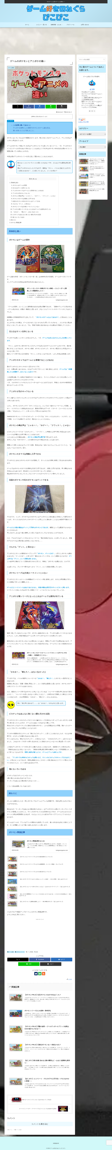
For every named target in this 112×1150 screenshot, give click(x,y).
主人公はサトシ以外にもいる (21, 188)
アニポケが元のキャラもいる (21, 193)
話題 (37, 951)
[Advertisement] (56, 41)
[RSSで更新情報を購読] (43, 973)
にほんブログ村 (83, 122)
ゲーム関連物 (30, 951)
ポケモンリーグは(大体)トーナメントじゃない (26, 206)
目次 (30, 179)
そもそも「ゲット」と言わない (22, 204)
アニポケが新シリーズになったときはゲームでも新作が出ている (32, 209)
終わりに (13, 220)
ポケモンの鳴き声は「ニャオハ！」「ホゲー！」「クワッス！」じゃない (34, 196)
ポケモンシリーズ (20, 951)
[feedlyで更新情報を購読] (39, 973)
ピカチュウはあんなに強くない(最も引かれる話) (27, 214)
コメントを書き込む (39, 1124)
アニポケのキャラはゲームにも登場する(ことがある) (28, 190)
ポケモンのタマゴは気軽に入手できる (24, 198)
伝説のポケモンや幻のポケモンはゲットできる (26, 201)
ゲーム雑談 (11, 951)
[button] (62, 106)
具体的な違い (15, 182)
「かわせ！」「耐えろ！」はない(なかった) (25, 212)
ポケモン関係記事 (16, 222)
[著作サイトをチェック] (36, 973)
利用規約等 (56, 1143)
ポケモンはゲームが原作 (20, 185)
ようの (92, 89)
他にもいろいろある (18, 217)
